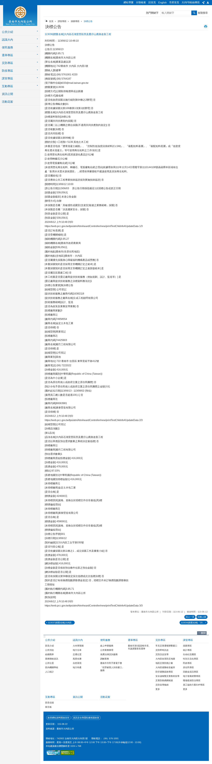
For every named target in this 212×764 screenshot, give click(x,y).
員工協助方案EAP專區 (194, 685)
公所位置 (49, 663)
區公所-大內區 (20, 15)
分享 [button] (203, 2)
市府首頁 (174, 2)
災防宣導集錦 (162, 685)
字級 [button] (208, 2)
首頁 (51, 21)
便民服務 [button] (7, 47)
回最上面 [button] (202, 617)
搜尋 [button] (194, 13)
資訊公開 (7, 94)
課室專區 (62, 21)
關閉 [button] (203, 633)
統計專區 (187, 650)
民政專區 (187, 663)
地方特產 (77, 667)
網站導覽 (128, 2)
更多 (158, 689)
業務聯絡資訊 (51, 658)
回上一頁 (190, 617)
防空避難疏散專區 (164, 671)
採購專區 (75, 21)
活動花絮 (7, 101)
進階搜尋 (203, 12)
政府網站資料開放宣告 (58, 717)
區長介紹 (49, 645)
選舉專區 (133, 640)
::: (3, 1)
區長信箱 (49, 702)
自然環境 (77, 663)
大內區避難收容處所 (165, 667)
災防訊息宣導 (162, 654)
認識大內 (78, 640)
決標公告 (88, 21)
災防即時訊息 (162, 650)
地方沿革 (77, 650)
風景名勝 (77, 658)
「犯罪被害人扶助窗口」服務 (112, 669)
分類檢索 (141, 2)
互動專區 (50, 697)
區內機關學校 (51, 667)
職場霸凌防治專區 (191, 680)
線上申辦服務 (106, 645)
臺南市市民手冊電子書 (111, 663)
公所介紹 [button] (7, 31)
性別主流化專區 (190, 658)
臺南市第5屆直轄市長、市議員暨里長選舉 (139, 647)
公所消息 (49, 650)
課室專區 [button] (7, 78)
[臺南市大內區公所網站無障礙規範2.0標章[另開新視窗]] (53, 754)
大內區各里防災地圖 (165, 658)
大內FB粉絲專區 (191, 2)
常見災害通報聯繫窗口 (166, 645)
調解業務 (104, 658)
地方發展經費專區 (191, 676)
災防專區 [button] (7, 63)
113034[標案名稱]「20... (192, 622)
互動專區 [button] (7, 86)
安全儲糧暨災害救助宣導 (167, 676)
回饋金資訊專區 (190, 671)
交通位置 (77, 654)
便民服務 (105, 640)
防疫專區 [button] (7, 70)
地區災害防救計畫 (164, 663)
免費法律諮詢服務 (109, 654)
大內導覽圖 (78, 645)
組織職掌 (49, 654)
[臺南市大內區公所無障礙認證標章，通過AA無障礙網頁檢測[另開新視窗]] (67, 754)
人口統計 (49, 671)
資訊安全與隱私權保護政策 (86, 717)
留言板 (48, 707)
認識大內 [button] (7, 39)
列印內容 (206, 26)
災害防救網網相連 (164, 680)
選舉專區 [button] (7, 55)
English (162, 2)
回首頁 (152, 2)
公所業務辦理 (106, 650)
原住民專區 (188, 667)
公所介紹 (50, 640)
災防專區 (160, 640)
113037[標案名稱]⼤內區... (60, 622)
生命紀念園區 (189, 654)
